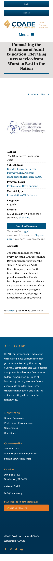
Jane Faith (11, 311)
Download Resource (26, 226)
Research (28, 176)
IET (21, 172)
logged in (27, 231)
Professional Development (22, 186)
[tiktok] (16, 549)
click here (24, 217)
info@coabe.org (13, 493)
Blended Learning (17, 169)
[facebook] (5, 549)
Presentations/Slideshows (22, 195)
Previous (33, 94)
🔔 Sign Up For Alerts (17, 507)
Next (43, 94)
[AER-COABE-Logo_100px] (26, 21)
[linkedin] (21, 549)
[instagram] (11, 549)
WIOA (38, 176)
